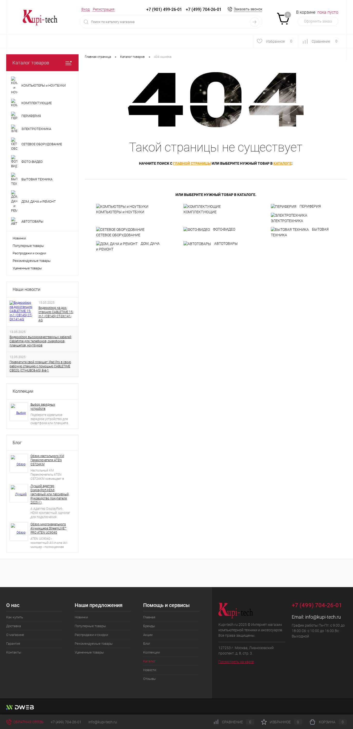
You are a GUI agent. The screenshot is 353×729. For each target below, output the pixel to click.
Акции (147, 635)
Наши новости (26, 289)
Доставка (13, 626)
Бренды (149, 626)
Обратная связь (28, 722)
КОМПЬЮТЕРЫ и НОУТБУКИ (120, 212)
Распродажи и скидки (29, 253)
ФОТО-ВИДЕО (224, 229)
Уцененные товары (27, 268)
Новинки (19, 238)
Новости (149, 670)
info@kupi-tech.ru (323, 617)
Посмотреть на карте (236, 662)
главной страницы (192, 163)
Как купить (14, 617)
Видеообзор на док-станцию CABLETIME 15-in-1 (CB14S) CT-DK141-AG (56, 314)
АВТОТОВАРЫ (226, 243)
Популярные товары (28, 246)
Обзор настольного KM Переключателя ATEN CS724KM (47, 460)
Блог (17, 442)
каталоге (282, 163)
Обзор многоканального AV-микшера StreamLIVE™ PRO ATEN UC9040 (48, 528)
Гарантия (13, 644)
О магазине (15, 635)
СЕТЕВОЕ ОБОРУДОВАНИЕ (118, 235)
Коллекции (23, 391)
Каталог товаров (30, 62)
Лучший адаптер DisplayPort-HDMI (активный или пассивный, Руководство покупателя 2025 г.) (49, 494)
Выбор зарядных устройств (42, 407)
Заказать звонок (248, 9)
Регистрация (103, 9)
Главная (149, 617)
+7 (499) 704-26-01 (66, 722)
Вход (85, 9)
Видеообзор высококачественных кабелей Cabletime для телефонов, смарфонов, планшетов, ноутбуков (40, 341)
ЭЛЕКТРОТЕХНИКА (287, 221)
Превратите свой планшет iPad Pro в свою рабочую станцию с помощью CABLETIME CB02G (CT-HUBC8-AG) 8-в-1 (40, 366)
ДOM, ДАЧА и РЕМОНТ (128, 246)
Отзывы (149, 679)
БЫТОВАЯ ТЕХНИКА (300, 232)
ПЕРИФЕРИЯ (310, 206)
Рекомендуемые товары (32, 261)
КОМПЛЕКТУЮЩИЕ (200, 212)
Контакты (13, 652)
